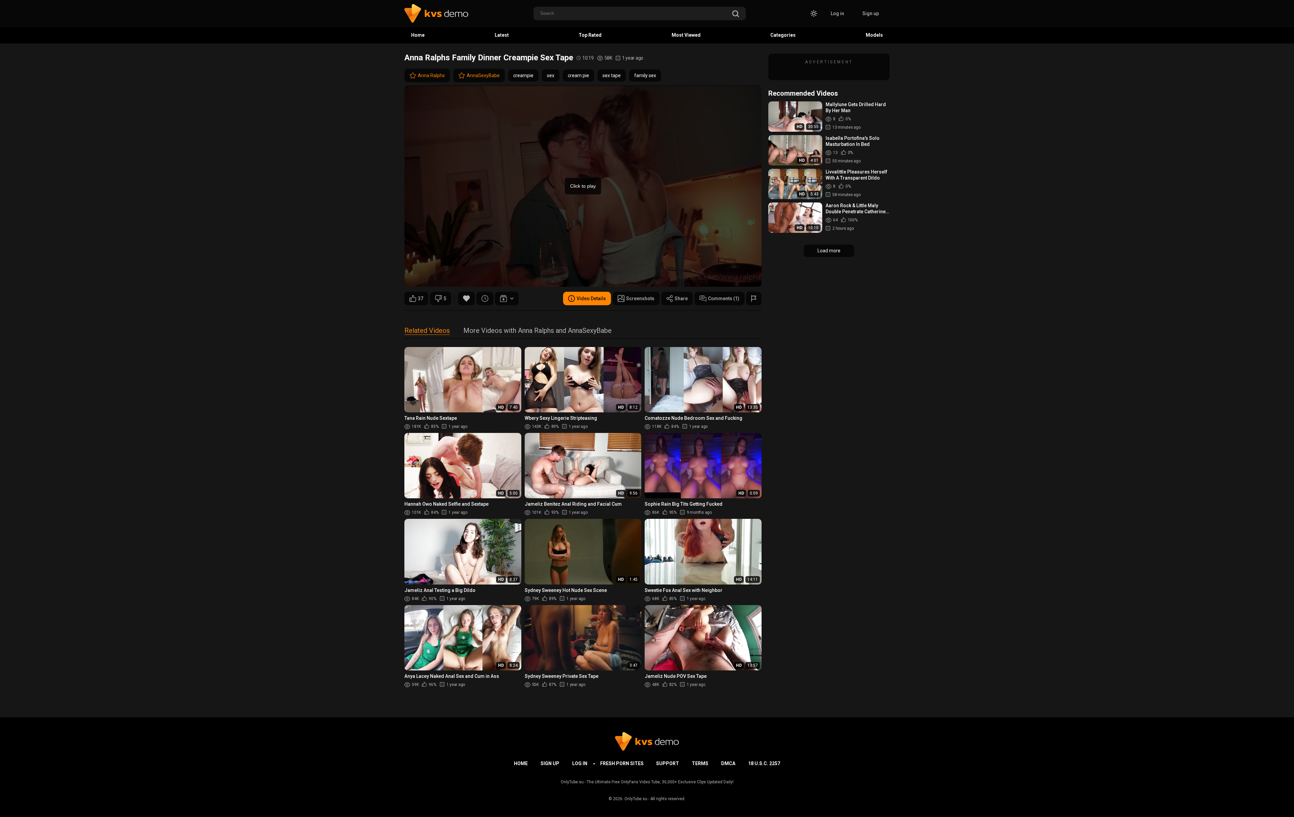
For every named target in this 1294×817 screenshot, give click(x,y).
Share (681, 298)
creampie (523, 75)
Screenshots (640, 298)
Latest (502, 35)
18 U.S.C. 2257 (764, 763)
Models (874, 35)
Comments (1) (723, 298)
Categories (783, 35)
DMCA (728, 763)
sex (550, 75)
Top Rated (590, 35)
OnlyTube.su (635, 798)
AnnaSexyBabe (483, 75)
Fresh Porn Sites (622, 763)
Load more (829, 250)
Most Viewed (686, 35)
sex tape (612, 75)
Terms (700, 763)
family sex (645, 75)
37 (420, 298)
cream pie (578, 75)
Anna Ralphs (431, 75)
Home (418, 35)
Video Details (591, 298)
